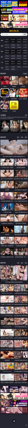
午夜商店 (13, 67)
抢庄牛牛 (25, 41)
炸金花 (13, 41)
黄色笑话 (19, 63)
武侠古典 (25, 61)
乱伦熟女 (19, 52)
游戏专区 (25, 39)
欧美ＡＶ (19, 45)
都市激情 (7, 61)
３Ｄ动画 (25, 45)
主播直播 (19, 47)
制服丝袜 (7, 52)
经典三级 (13, 52)
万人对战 (19, 39)
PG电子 (6, 39)
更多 (26, 137)
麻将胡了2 (7, 41)
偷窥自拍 (7, 56)
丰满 (18, 263)
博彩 (2, 40)
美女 (18, 137)
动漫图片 (25, 56)
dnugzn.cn (14, 31)
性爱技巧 (25, 63)
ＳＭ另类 (25, 47)
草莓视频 (19, 67)
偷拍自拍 (13, 50)
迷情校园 (7, 63)
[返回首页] (26, 425)
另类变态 (25, 52)
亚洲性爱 (7, 50)
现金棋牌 (19, 41)
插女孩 (7, 67)
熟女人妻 (7, 47)
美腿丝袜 (7, 58)
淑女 (22, 263)
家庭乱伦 (13, 61)
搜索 (25, 34)
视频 (2, 46)
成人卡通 (19, 50)
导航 (2, 68)
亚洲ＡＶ (7, 45)
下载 (26, 115)
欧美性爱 (25, 50)
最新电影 (3, 263)
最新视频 (3, 137)
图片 (2, 57)
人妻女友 (19, 61)
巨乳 (22, 137)
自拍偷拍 (13, 45)
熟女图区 (19, 58)
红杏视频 (7, 69)
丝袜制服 (13, 47)
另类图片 (25, 58)
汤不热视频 (25, 67)
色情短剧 (13, 69)
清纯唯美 (13, 58)
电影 (2, 51)
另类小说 (13, 63)
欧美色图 (19, 56)
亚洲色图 (13, 56)
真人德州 (13, 39)
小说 (2, 62)
